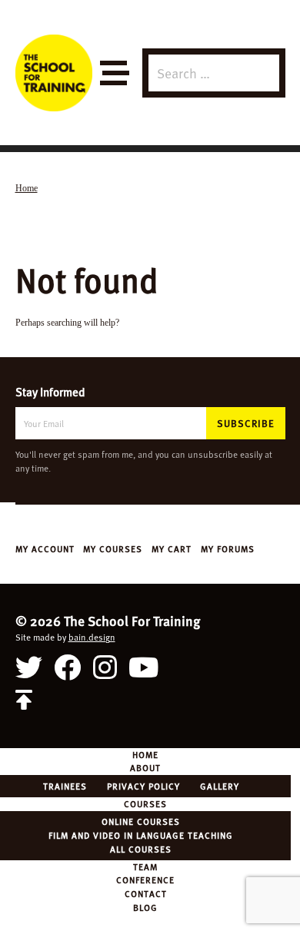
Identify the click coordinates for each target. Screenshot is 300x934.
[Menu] (113, 73)
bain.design (91, 637)
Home (145, 754)
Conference (145, 879)
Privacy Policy (143, 786)
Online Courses (141, 821)
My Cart (172, 548)
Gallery (219, 786)
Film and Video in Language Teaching (140, 835)
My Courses (112, 548)
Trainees (65, 786)
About (145, 767)
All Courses (141, 849)
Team (145, 866)
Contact (146, 893)
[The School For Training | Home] (53, 73)
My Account (45, 548)
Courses (145, 803)
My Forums (228, 548)
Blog (145, 907)
